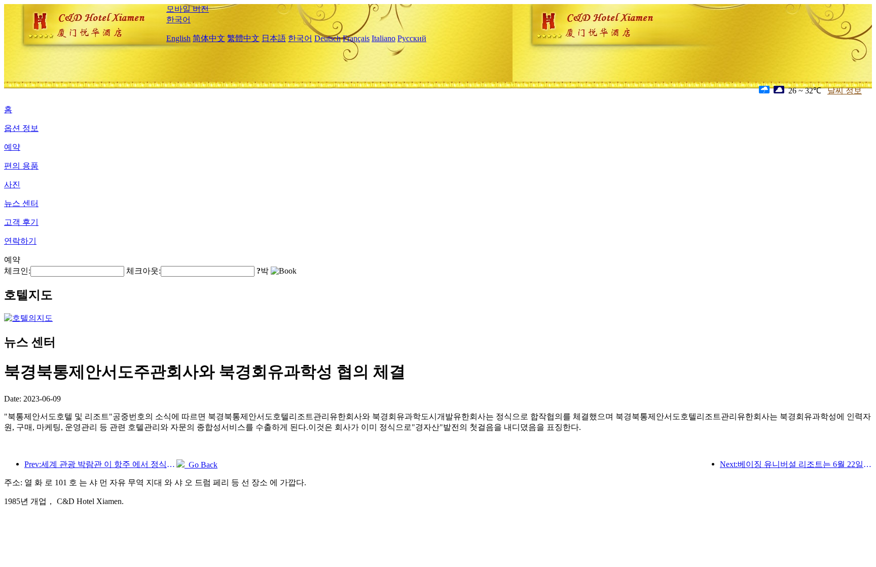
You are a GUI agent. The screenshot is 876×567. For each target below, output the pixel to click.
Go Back (201, 464)
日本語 (274, 38)
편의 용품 (21, 165)
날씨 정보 (844, 90)
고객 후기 (21, 222)
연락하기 (20, 241)
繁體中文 (243, 38)
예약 (12, 147)
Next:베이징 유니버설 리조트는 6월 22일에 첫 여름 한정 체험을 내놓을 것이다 (796, 464)
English (178, 38)
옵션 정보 (21, 128)
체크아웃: (143, 270)
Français (356, 38)
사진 (12, 184)
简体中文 (209, 38)
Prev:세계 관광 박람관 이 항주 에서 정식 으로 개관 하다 (100, 464)
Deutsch (327, 38)
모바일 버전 (187, 9)
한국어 (178, 19)
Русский (411, 38)
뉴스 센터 (21, 203)
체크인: (17, 270)
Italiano (383, 38)
